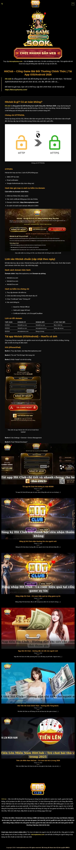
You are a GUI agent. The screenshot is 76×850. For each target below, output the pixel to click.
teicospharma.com (37, 834)
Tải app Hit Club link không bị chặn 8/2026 (38, 486)
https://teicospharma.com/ (16, 90)
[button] (72, 3)
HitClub (3, 799)
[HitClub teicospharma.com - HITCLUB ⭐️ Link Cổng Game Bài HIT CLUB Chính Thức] (35, 3)
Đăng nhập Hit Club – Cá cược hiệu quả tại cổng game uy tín (38, 596)
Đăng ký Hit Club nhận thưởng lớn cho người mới (38, 541)
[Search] (2, 4)
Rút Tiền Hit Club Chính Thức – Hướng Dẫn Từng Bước (38, 706)
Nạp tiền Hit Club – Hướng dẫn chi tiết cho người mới (38, 651)
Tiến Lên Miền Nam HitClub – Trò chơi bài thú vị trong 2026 (38, 760)
